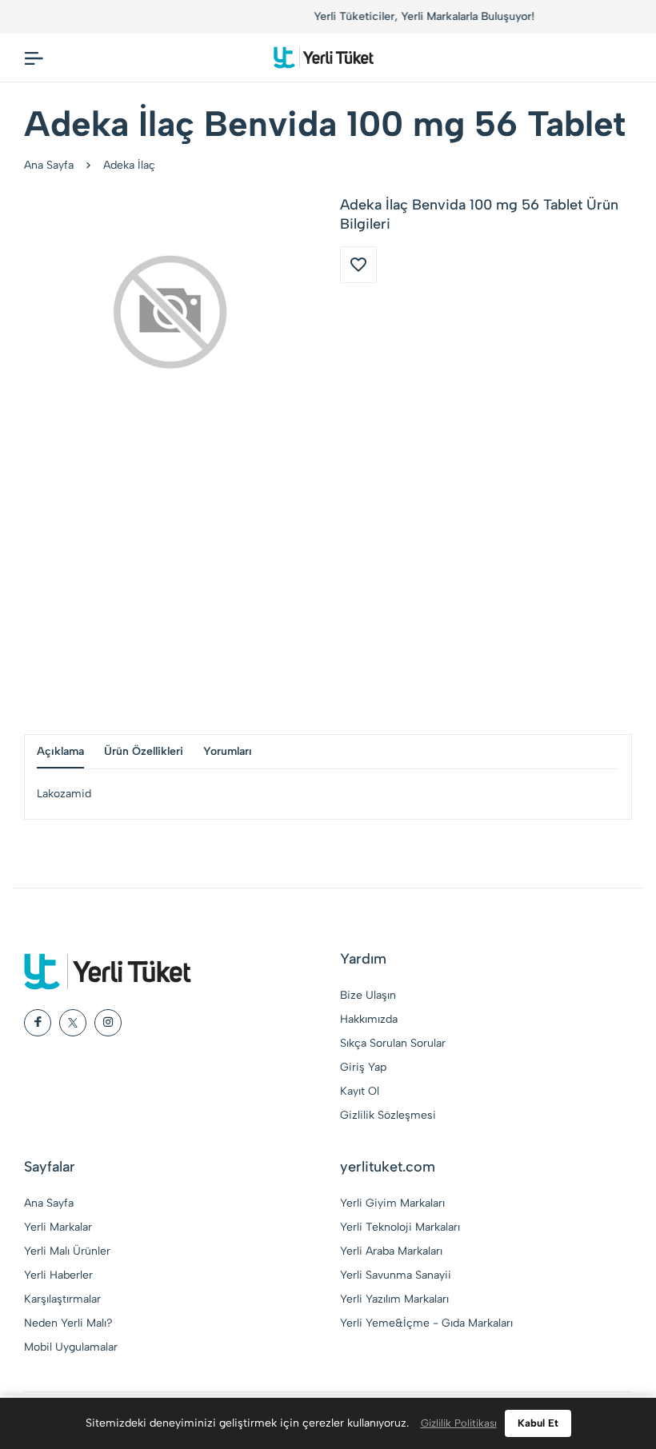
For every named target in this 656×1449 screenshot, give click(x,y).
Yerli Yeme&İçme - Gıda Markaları (426, 1323)
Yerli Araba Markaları (391, 1251)
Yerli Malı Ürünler (67, 1251)
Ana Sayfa (49, 165)
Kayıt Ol (359, 1091)
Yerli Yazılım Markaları (394, 1299)
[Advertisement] (328, 582)
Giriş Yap (363, 1067)
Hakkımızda (369, 1019)
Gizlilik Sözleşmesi (388, 1115)
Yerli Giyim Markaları (392, 1203)
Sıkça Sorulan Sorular (393, 1043)
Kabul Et (538, 1423)
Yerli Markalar (58, 1227)
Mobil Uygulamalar (71, 1347)
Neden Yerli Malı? (68, 1323)
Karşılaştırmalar (62, 1299)
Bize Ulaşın (368, 995)
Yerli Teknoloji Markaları (400, 1227)
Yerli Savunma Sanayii (395, 1275)
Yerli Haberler (58, 1275)
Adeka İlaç (129, 165)
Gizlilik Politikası (459, 1423)
